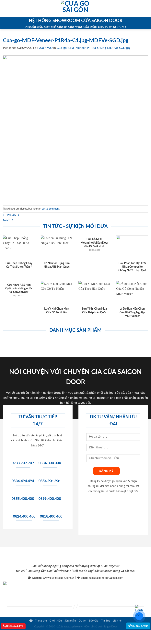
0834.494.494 (14, 626)
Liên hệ (117, 620)
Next (8, 220)
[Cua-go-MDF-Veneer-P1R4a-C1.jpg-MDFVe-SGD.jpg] (75, 127)
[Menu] (5, 8)
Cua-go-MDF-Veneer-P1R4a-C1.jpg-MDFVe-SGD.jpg (93, 47)
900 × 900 (45, 47)
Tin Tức (105, 620)
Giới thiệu (56, 620)
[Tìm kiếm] (146, 8)
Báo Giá (93, 620)
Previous (11, 215)
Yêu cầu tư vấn (139, 625)
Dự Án (83, 620)
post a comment (51, 209)
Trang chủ (40, 620)
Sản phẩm (70, 620)
